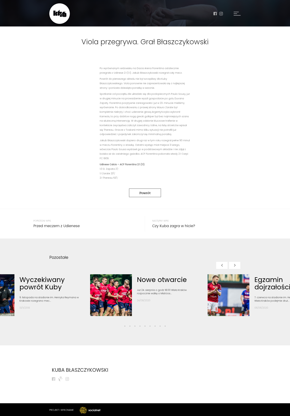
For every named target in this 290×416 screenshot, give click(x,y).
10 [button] (165, 326)
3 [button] (130, 326)
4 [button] (135, 326)
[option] (146, 297)
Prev (222, 265)
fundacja (60, 378)
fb (215, 13)
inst (221, 13)
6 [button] (145, 326)
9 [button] (160, 326)
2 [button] (125, 326)
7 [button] (150, 326)
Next (234, 265)
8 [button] (155, 326)
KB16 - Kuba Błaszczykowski (59, 13)
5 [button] (140, 326)
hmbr (237, 14)
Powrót (145, 193)
